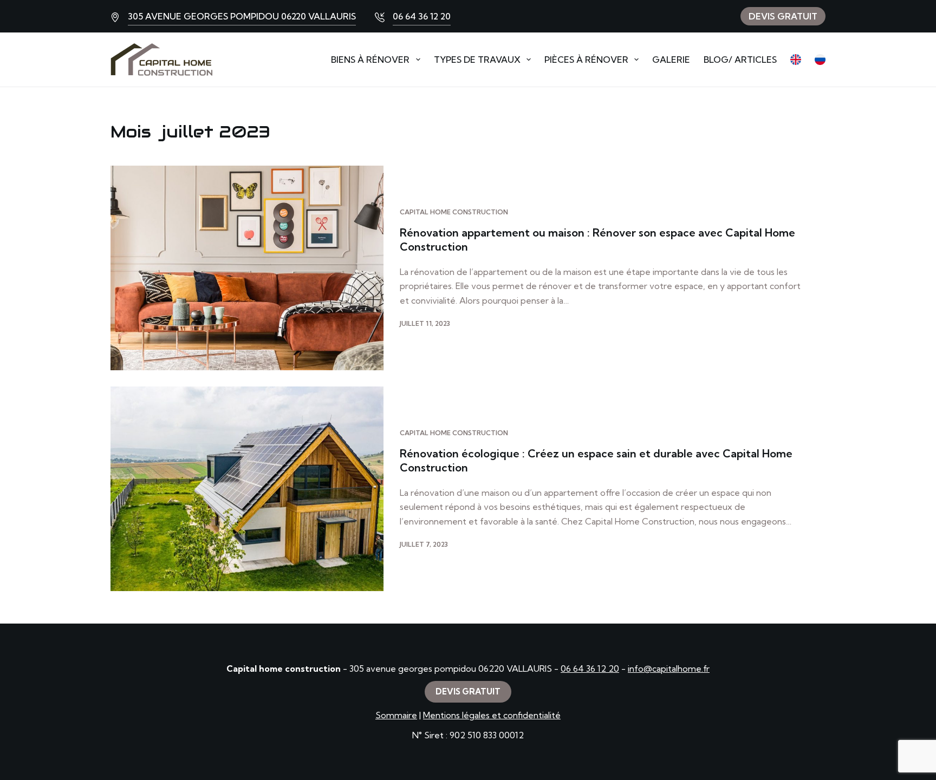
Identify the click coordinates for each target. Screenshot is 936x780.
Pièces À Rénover (586, 59)
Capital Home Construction (454, 212)
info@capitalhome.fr (669, 668)
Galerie (671, 59)
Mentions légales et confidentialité (492, 715)
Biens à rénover (370, 59)
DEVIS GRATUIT (783, 16)
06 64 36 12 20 (422, 16)
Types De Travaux (477, 59)
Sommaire (396, 715)
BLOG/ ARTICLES (740, 59)
